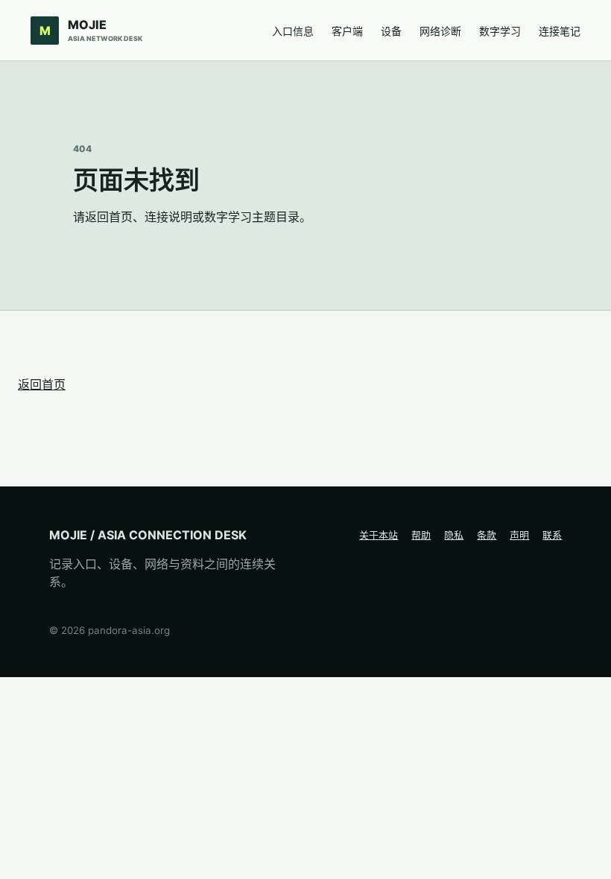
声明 (519, 535)
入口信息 (293, 31)
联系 (552, 535)
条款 (486, 535)
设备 (391, 31)
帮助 (421, 535)
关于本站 (378, 535)
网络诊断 (440, 31)
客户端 (347, 31)
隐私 (453, 535)
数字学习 (500, 31)
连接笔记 (559, 31)
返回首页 (42, 384)
